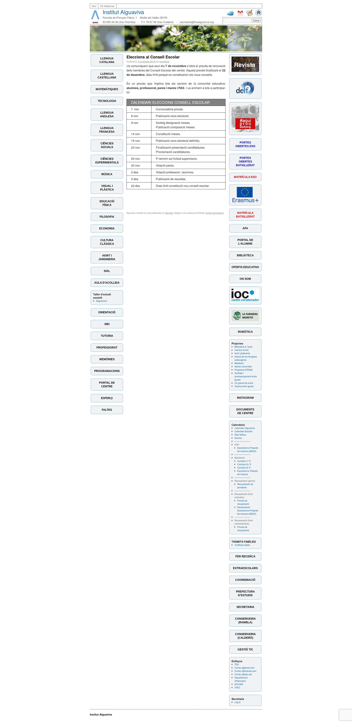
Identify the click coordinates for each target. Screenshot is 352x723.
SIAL (107, 270)
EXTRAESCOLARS (245, 568)
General (169, 212)
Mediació (239, 363)
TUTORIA (107, 335)
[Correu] (240, 15)
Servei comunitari (243, 366)
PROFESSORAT (106, 347)
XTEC (237, 687)
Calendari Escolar (243, 431)
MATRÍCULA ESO (245, 176)
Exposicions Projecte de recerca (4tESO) (247, 449)
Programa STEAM (243, 369)
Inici (94, 6)
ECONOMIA (107, 228)
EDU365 (238, 684)
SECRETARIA (245, 606)
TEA (236, 664)
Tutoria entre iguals (244, 386)
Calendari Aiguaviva (244, 427)
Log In (237, 702)
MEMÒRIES (107, 359)
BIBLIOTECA (245, 255)
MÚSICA (106, 174)
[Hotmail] (230, 14)
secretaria (164, 61)
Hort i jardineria (242, 353)
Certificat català (242, 544)
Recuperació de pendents (245, 485)
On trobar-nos (107, 6)
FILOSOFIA (107, 216)
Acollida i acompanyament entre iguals (245, 376)
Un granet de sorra (243, 382)
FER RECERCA (245, 556)
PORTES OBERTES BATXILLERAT (245, 161)
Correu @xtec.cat (243, 674)
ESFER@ (107, 398)
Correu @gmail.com (244, 667)
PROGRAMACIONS (107, 370)
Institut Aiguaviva (123, 12)
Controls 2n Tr (244, 464)
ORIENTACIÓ (106, 312)
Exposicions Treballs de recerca (247, 472)
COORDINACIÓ (245, 579)
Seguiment (101, 300)
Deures (238, 437)
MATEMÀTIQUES (107, 89)
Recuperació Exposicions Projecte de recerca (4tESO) (247, 510)
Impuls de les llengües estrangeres (245, 358)
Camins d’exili (241, 349)
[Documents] (249, 14)
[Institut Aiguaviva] (95, 22)
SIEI (106, 324)
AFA (245, 228)
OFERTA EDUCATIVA (245, 267)
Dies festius (240, 434)
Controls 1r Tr (244, 460)
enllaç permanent (214, 212)
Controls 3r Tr (244, 467)
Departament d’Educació (240, 679)
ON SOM (245, 278)
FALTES (107, 409)
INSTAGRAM (245, 397)
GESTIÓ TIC (245, 649)
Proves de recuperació (243, 502)
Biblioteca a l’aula (243, 346)
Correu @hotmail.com (245, 670)
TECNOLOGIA (107, 100)
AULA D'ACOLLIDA (107, 282)
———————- (242, 441)
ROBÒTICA (245, 331)
